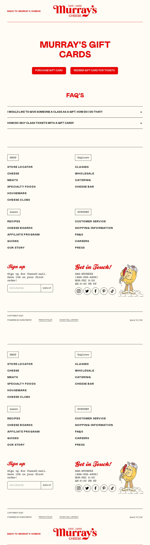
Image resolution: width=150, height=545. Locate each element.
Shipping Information (94, 228)
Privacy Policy (45, 320)
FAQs (79, 234)
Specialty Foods (21, 187)
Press (80, 248)
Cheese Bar (84, 187)
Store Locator (20, 167)
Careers (82, 241)
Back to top (136, 320)
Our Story (16, 248)
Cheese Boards (20, 228)
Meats (12, 180)
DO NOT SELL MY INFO (69, 320)
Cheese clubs (18, 200)
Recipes (13, 221)
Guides (13, 241)
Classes (82, 167)
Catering (83, 180)
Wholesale (84, 173)
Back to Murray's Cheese (23, 11)
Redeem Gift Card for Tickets (94, 70)
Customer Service (90, 221)
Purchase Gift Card (49, 70)
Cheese (13, 173)
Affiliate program (23, 234)
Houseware (17, 193)
